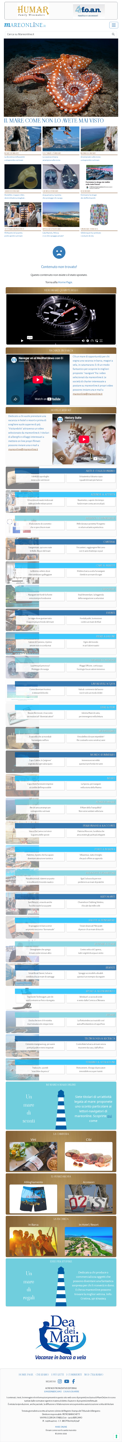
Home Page (65, 282)
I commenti (74, 1374)
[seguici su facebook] (73, 1381)
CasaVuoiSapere (71, 1392)
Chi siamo (42, 1374)
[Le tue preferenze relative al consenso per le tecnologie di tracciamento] (116, 1436)
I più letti (57, 1374)
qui (109, 1116)
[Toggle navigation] (113, 25)
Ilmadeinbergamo (53, 1392)
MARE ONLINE (61, 1427)
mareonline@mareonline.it (87, 394)
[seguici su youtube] (66, 1381)
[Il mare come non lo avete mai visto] (61, 78)
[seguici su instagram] (60, 1381)
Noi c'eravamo (93, 1374)
